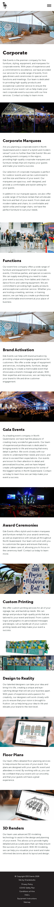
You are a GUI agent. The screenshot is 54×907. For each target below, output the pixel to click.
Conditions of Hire (27, 891)
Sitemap (27, 902)
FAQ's (27, 895)
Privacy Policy (27, 884)
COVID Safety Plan (27, 888)
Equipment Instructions (27, 898)
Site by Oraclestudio (27, 880)
